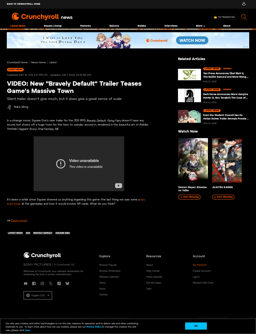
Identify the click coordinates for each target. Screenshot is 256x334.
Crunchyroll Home (17, 62)
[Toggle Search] (244, 17)
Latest (53, 62)
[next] (241, 161)
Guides (142, 26)
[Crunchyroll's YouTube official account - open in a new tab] (25, 283)
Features (85, 26)
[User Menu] (243, 4)
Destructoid (19, 220)
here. (27, 330)
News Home (38, 62)
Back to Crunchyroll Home (23, 4)
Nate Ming (21, 107)
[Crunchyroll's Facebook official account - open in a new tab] (34, 283)
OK (196, 326)
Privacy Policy (94, 327)
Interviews (171, 26)
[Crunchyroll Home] (42, 257)
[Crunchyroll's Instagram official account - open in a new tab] (42, 283)
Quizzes (114, 26)
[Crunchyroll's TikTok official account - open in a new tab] (59, 283)
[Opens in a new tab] (128, 40)
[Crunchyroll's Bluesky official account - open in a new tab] (67, 283)
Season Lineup (53, 26)
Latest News (17, 26)
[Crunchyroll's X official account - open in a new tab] (50, 283)
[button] (38, 295)
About (226, 26)
